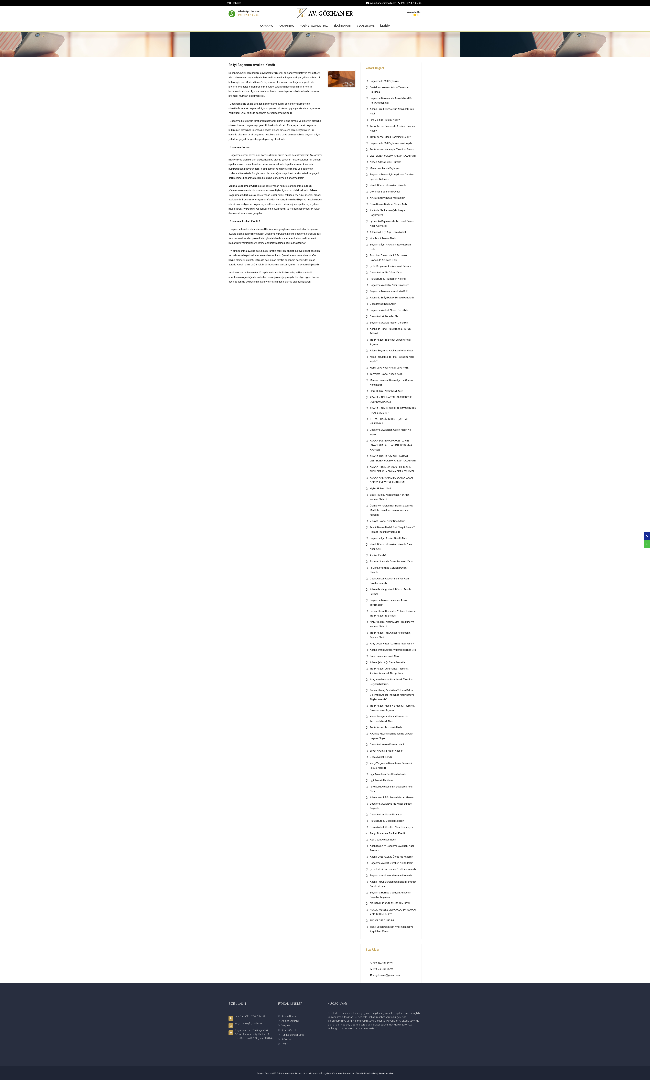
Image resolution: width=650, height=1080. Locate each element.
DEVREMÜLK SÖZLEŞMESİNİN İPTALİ (390, 903)
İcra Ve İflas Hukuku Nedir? (385, 119)
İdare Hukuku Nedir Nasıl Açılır (386, 391)
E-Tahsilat (235, 3)
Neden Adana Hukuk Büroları (385, 162)
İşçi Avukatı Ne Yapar (381, 780)
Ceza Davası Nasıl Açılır (383, 303)
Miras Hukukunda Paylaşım (384, 168)
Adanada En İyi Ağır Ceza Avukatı (388, 232)
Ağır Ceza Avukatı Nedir (383, 839)
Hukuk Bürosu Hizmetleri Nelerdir (388, 185)
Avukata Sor (414, 12)
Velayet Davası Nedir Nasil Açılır (387, 521)
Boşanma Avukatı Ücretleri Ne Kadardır (391, 863)
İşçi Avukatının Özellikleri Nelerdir (388, 774)
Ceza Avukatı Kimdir (381, 757)
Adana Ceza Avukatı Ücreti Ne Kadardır (391, 856)
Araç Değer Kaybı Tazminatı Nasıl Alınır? (392, 643)
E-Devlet (286, 1039)
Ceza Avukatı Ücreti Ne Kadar (386, 814)
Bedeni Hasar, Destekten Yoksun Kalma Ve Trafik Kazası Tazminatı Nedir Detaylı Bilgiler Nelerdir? (392, 695)
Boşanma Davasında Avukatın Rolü (389, 291)
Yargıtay (285, 1025)
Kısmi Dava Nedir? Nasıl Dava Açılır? (389, 367)
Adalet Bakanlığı (290, 1020)
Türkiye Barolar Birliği (293, 1034)
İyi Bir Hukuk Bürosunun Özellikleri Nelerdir (393, 869)
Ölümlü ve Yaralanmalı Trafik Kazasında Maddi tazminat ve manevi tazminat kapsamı (391, 510)
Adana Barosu (289, 1016)
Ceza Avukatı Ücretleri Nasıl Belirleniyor (391, 827)
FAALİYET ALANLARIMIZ (313, 25)
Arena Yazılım (386, 1073)
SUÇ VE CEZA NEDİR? (382, 920)
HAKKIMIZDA (286, 25)
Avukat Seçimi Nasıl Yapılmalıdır (387, 197)
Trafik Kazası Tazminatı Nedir (386, 727)
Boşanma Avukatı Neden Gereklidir (389, 310)
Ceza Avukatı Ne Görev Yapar (386, 272)
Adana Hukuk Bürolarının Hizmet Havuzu (392, 797)
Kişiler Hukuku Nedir (381, 488)
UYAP (284, 1044)
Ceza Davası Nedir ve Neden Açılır (388, 204)
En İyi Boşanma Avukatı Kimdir (388, 833)
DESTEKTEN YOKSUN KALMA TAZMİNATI (393, 155)
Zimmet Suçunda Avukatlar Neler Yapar (391, 561)
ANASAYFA (266, 25)
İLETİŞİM (385, 25)
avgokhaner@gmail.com (386, 975)
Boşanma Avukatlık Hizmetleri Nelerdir (391, 875)
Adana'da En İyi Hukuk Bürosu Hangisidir (392, 297)
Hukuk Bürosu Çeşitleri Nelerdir (387, 820)
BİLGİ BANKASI (342, 25)
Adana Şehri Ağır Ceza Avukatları (388, 662)
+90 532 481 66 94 (248, 15)
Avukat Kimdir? (378, 555)
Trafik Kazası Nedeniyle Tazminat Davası (392, 149)
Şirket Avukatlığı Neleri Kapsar (386, 750)
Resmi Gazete (289, 1030)
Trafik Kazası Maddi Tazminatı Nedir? (390, 136)
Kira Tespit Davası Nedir (383, 238)
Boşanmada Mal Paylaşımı (384, 81)
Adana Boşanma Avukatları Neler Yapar (391, 350)
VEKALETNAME (365, 25)
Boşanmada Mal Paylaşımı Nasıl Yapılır (391, 143)
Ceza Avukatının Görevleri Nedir (387, 744)
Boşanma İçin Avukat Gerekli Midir (388, 538)
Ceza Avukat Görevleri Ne (384, 316)
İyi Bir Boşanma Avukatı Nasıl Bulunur (390, 266)
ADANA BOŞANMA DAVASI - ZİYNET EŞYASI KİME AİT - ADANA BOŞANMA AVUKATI (391, 445)
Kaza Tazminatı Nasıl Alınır (384, 656)
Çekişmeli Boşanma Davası (385, 191)
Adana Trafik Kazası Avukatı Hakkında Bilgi (393, 649)
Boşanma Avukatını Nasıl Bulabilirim (389, 285)
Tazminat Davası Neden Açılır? (386, 373)
